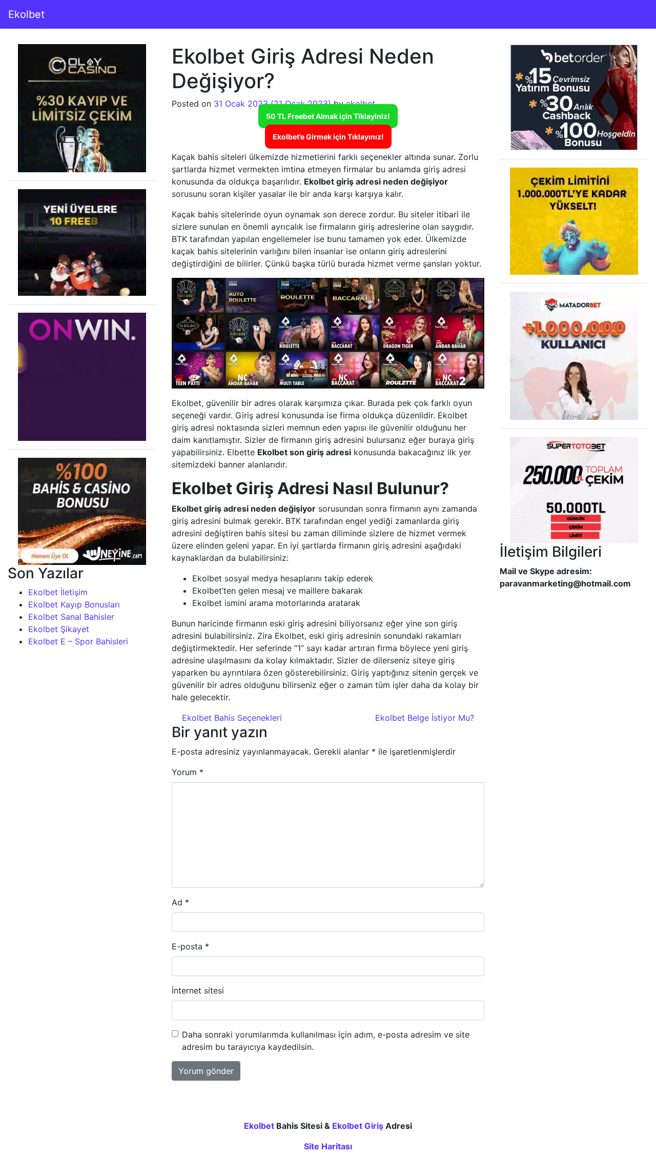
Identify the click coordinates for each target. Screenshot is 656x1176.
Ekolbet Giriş (357, 1126)
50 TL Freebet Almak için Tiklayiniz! (328, 116)
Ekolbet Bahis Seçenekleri (230, 718)
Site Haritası (328, 1146)
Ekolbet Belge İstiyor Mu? (426, 718)
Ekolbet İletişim (58, 592)
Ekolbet (26, 14)
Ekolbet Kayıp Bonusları (74, 604)
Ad (180, 902)
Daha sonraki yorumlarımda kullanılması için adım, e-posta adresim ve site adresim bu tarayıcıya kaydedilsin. (325, 1040)
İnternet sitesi (198, 990)
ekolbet (360, 103)
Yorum (187, 772)
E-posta (190, 946)
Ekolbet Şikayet (58, 629)
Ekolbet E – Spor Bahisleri (78, 641)
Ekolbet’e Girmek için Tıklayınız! (328, 136)
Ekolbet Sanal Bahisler (71, 617)
